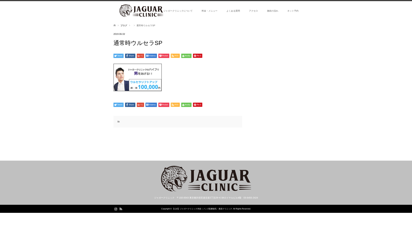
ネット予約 (293, 11)
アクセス (253, 11)
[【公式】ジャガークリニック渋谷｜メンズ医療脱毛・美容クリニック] (141, 10)
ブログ (123, 25)
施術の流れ (272, 11)
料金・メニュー (209, 11)
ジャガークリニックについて (178, 11)
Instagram (116, 209)
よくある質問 (233, 11)
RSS (121, 209)
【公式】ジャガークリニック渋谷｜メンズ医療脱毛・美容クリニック (202, 209)
